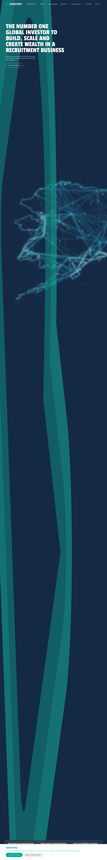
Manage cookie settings (33, 855)
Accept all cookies (14, 855)
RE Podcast (89, 4)
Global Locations (76, 4)
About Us (42, 4)
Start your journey (14, 65)
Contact (97, 4)
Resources (64, 4)
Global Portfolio (53, 4)
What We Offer (31, 4)
